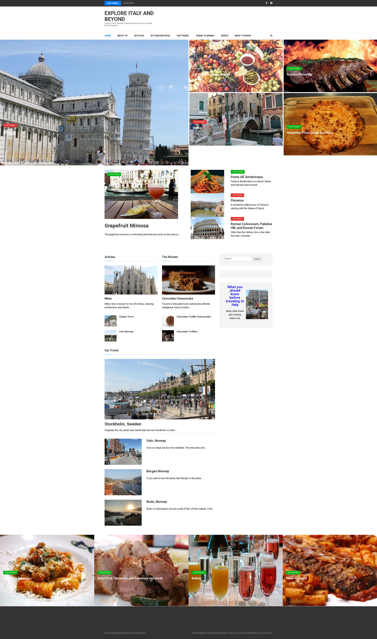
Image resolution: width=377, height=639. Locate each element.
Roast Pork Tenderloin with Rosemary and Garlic (130, 578)
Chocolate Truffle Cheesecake (194, 316)
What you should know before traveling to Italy (235, 296)
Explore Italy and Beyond (129, 16)
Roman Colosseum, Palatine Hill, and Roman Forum (251, 226)
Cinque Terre (126, 316)
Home (108, 35)
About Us (122, 35)
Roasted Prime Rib (299, 74)
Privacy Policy (265, 633)
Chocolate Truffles (187, 331)
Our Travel (112, 3)
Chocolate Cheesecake (177, 298)
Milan (108, 298)
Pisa (9, 132)
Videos (224, 35)
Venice (197, 128)
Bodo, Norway (157, 502)
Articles (139, 35)
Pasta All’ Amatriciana (247, 177)
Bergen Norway (130, 3)
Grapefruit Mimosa (127, 226)
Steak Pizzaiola (296, 578)
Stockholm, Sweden (123, 424)
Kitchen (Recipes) (160, 35)
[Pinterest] (271, 3)
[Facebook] (266, 3)
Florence (237, 200)
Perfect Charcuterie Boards (211, 74)
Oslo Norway (126, 331)
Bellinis (196, 578)
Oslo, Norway (156, 441)
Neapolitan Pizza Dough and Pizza (310, 132)
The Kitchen (294, 69)
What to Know (243, 35)
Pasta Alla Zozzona (16, 578)
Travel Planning (205, 35)
